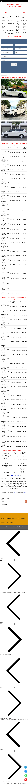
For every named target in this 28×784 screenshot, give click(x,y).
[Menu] (1, 1)
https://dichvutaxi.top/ (9, 515)
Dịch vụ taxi (15, 492)
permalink (24, 492)
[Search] (17, 1)
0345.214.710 (15, 475)
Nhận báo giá (14, 64)
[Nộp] (26, 501)
